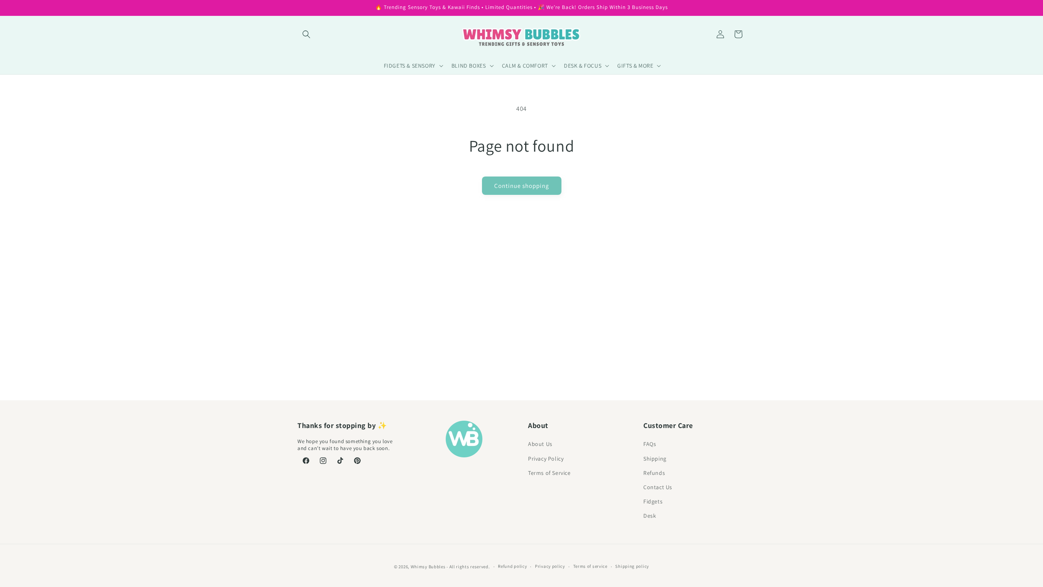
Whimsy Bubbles (428, 566)
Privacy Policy (545, 458)
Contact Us (657, 487)
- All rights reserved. (468, 566)
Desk (649, 515)
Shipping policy (632, 566)
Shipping (655, 458)
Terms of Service (549, 473)
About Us (540, 444)
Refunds (654, 473)
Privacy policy (550, 566)
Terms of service (590, 566)
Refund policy (512, 566)
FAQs (649, 444)
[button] (306, 34)
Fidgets (652, 501)
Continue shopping (521, 186)
